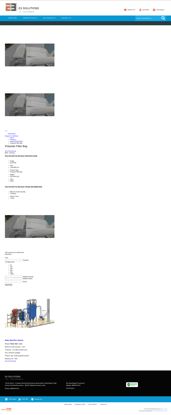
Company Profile (30, 18)
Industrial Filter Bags (16, 141)
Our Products (49, 18)
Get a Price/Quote (10, 151)
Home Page (12, 18)
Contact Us (66, 18)
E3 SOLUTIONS (29, 10)
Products (13, 139)
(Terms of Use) (164, 408)
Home (12, 138)
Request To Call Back (11, 136)
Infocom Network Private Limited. (159, 410)
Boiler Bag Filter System (14, 340)
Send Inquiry (12, 134)
